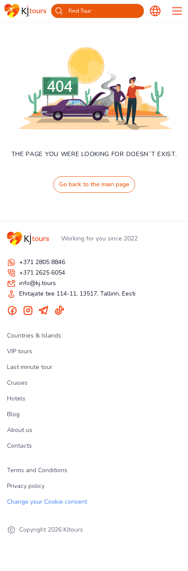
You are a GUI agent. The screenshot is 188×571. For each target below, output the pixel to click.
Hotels (16, 398)
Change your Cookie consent (47, 502)
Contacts (19, 446)
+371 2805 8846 (42, 262)
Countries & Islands (34, 335)
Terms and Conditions (37, 470)
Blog (13, 414)
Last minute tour (29, 367)
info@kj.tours (37, 283)
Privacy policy (26, 486)
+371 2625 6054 (42, 272)
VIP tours (19, 351)
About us (19, 430)
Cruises (17, 383)
